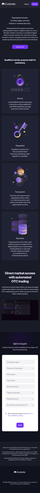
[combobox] (19, 368)
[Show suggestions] (32, 368)
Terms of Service (32, 482)
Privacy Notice (23, 482)
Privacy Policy (18, 416)
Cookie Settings (14, 484)
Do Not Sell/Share (25, 484)
